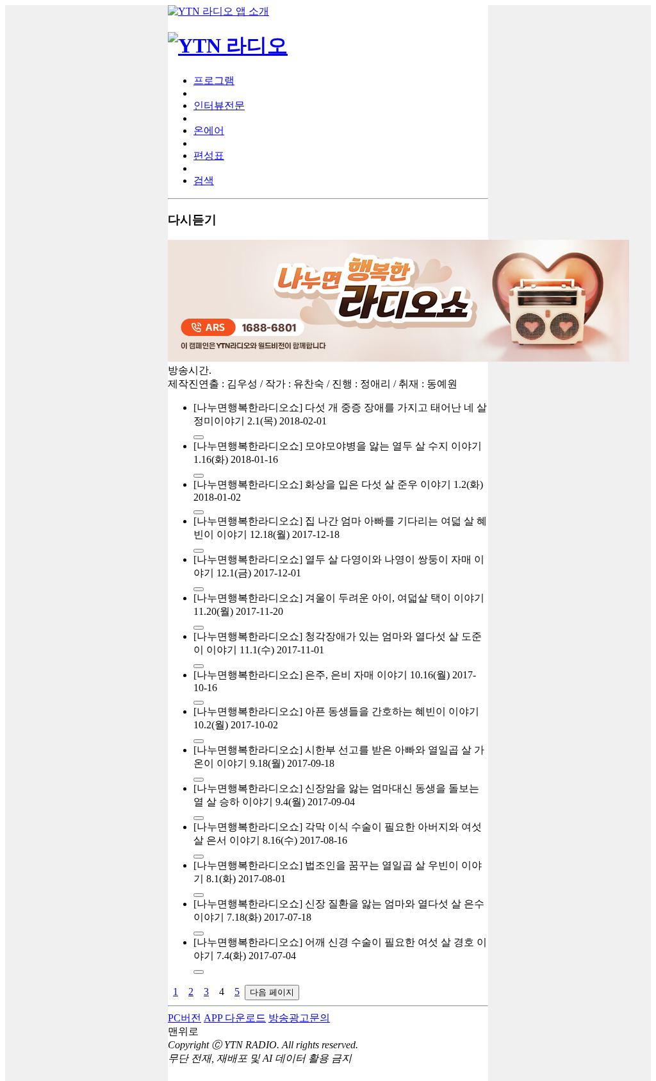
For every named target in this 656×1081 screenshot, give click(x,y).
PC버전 (184, 1017)
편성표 (208, 155)
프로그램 (213, 80)
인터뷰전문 (219, 105)
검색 (203, 180)
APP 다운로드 (235, 1017)
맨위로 (183, 1031)
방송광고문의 (299, 1017)
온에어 (208, 130)
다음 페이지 (272, 992)
